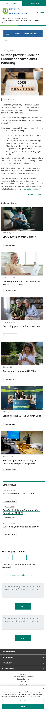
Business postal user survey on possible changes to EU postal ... (20, 462)
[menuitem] (11, 3)
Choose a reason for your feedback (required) (18, 566)
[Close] (43, 688)
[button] (23, 33)
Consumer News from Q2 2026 (19, 370)
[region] (23, 698)
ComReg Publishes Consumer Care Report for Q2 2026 (21, 283)
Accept (23, 706)
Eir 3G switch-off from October (19, 236)
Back (6, 41)
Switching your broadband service (21, 326)
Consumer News (8, 99)
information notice (30, 189)
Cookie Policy (35, 696)
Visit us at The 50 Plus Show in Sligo (22, 415)
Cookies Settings (23, 679)
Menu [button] (39, 12)
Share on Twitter (36, 194)
